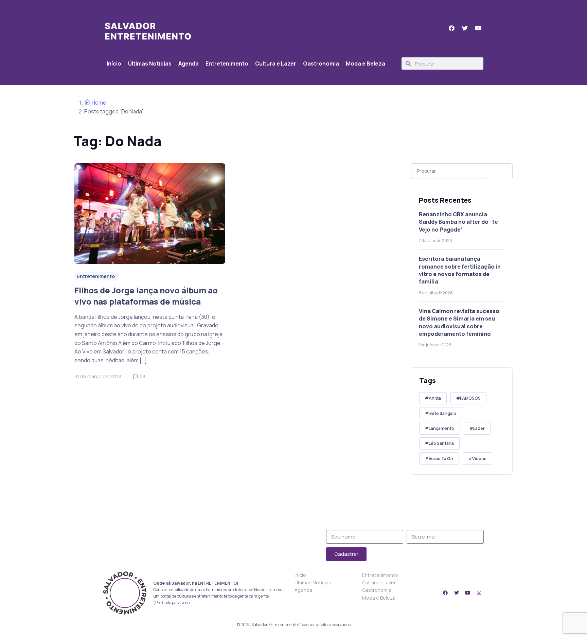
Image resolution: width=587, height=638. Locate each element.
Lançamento (441, 428)
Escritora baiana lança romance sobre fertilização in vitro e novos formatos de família (460, 270)
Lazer (479, 428)
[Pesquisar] (501, 171)
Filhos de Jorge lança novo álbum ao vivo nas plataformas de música (146, 296)
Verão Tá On (441, 458)
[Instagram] (479, 593)
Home (99, 102)
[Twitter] (456, 593)
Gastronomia (321, 63)
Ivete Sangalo (442, 413)
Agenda (188, 63)
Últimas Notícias (150, 63)
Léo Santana (441, 443)
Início (114, 63)
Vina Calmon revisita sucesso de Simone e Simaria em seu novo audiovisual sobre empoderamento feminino (459, 322)
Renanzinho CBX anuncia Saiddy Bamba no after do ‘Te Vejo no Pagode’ (458, 222)
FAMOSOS (470, 398)
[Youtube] (468, 593)
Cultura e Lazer (275, 63)
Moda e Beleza (365, 63)
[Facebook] (445, 593)
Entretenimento (227, 63)
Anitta (435, 398)
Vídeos (479, 458)
